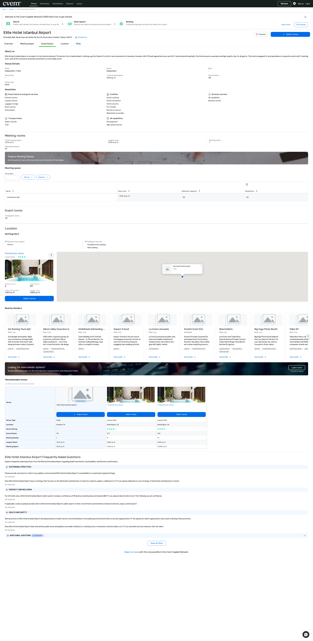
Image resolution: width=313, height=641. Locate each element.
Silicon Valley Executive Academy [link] (56, 329)
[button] (17, 177)
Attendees (9, 174)
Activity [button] (10, 349)
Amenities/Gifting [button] (295, 349)
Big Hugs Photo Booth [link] (265, 329)
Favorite (262, 34)
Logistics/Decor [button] (48, 351)
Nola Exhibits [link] (226, 329)
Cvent (4, 9)
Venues (34, 4)
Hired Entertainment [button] (23, 349)
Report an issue (131, 552)
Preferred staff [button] (224, 351)
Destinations (58, 4)
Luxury (79, 4)
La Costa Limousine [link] (159, 329)
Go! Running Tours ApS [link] (19, 329)
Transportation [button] (153, 349)
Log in (308, 4)
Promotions (44, 4)
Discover (69, 4)
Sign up (301, 4)
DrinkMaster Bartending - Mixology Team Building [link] (92, 329)
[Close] (305, 16)
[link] (21, 320)
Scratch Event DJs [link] (193, 329)
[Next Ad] (51, 255)
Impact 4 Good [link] (121, 329)
